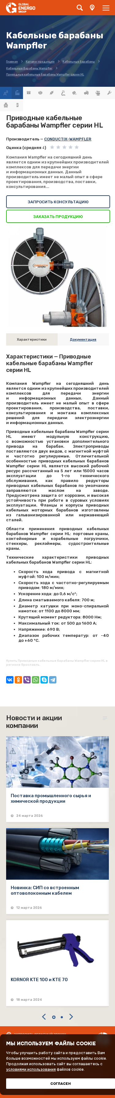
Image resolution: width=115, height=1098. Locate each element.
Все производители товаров (17, 93)
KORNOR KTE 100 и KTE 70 (39, 979)
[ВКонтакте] (9, 679)
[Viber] (27, 679)
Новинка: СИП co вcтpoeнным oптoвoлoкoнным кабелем (45, 890)
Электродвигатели (6, 105)
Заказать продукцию (58, 216)
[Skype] (44, 679)
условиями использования (31, 1069)
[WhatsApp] (35, 679)
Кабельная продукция (63, 93)
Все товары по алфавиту (6, 93)
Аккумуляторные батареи (29, 93)
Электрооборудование (17, 105)
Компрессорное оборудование (86, 93)
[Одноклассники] (18, 679)
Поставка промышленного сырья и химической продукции (51, 798)
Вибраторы (40, 93)
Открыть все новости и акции (106, 718)
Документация (83, 340)
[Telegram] (52, 679)
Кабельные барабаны (75, 93)
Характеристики (32, 340)
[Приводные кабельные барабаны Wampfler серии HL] (57, 276)
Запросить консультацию (58, 202)
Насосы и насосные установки (98, 93)
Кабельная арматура (52, 93)
